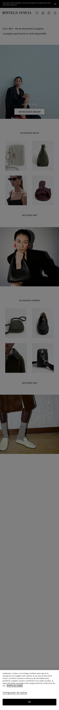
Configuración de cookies (15, 693)
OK (29, 702)
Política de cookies (14, 686)
